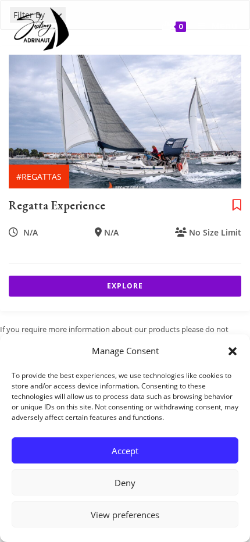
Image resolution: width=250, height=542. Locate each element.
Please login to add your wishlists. (237, 205)
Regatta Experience (57, 205)
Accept (125, 451)
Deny (125, 482)
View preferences (125, 514)
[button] (232, 351)
